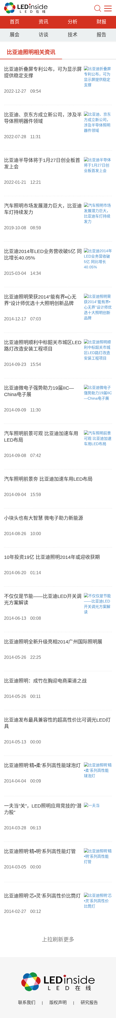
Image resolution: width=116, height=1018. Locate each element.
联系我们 (26, 1002)
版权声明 (58, 1002)
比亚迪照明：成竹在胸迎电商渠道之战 (45, 681)
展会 (14, 34)
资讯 (43, 22)
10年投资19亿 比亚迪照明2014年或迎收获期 (52, 557)
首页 (14, 22)
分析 (72, 22)
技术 (72, 34)
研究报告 (89, 1002)
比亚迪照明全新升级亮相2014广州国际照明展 (53, 642)
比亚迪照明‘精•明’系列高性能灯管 (40, 851)
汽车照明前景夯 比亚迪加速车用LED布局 (48, 479)
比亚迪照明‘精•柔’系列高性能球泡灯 (42, 765)
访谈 (43, 34)
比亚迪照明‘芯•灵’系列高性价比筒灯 (42, 896)
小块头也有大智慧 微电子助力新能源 (43, 518)
